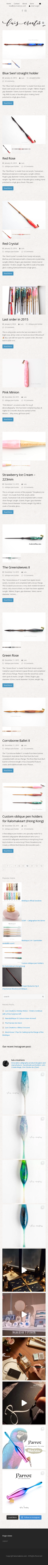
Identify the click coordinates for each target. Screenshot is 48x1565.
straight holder (34, 78)
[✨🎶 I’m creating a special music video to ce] (24, 1403)
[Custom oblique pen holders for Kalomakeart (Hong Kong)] (24, 797)
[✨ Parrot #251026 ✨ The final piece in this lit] (24, 1092)
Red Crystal (10, 243)
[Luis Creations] (24, 22)
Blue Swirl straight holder (20, 73)
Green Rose (10, 655)
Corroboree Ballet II (16, 740)
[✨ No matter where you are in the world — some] (24, 1270)
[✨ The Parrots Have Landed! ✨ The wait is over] (24, 1447)
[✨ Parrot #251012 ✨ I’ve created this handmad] (24, 1181)
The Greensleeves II (16, 567)
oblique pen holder (12, 166)
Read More (8, 103)
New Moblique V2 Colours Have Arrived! (20, 1018)
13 (41, 866)
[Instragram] (25, 11)
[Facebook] (22, 11)
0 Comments (9, 81)
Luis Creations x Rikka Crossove (17, 1027)
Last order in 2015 (15, 319)
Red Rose (8, 158)
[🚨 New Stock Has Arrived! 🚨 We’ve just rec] (24, 1491)
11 (32, 866)
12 (37, 866)
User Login (35, 6)
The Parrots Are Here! (13, 1023)
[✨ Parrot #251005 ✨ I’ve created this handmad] (24, 1225)
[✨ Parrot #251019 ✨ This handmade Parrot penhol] (24, 1137)
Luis (22, 78)
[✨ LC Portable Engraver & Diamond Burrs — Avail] (24, 1358)
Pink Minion (10, 392)
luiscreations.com (20, 1556)
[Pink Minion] (24, 373)
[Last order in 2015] (24, 300)
